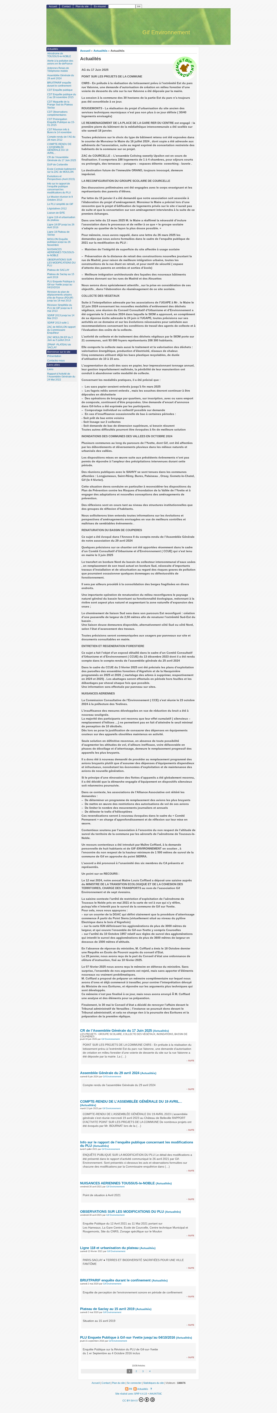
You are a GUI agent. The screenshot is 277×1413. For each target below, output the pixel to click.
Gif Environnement (110, 1039)
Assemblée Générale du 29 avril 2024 (109, 1073)
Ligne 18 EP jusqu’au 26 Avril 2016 (60, 226)
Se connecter (134, 1383)
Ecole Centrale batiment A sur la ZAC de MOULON (61, 171)
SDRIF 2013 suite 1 (58, 322)
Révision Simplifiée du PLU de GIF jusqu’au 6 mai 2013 (59, 308)
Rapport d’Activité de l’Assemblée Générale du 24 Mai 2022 (61, 376)
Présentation (54, 356)
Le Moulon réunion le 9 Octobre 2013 (60, 198)
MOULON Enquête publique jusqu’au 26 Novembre (59, 242)
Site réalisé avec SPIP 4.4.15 (131, 1393)
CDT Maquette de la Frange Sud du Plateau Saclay (60, 104)
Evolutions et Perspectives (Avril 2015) (61, 178)
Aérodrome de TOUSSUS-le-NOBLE (59, 55)
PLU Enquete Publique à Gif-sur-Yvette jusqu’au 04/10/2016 (127, 1337)
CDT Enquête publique (60, 90)
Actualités (100, 50)
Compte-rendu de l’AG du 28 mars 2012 (61, 138)
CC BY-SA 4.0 (130, 1400)
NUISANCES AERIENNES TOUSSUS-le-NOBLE (117, 1183)
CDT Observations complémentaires (57, 113)
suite (191, 1060)
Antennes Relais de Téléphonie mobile (58, 70)
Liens (50, 369)
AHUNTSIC (155, 1393)
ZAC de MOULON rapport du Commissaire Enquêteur (61, 330)
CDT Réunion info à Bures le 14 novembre (59, 131)
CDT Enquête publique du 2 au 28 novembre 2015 (61, 96)
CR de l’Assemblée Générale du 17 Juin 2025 (116, 1030)
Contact (66, 6)
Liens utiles (53, 364)
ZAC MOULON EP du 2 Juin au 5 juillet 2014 (60, 339)
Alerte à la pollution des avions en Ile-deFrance (60, 62)
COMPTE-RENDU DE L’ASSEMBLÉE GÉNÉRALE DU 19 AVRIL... (131, 1101)
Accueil (85, 50)
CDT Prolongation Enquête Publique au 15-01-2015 (61, 122)
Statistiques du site (153, 1383)
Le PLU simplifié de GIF (60, 204)
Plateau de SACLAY (58, 270)
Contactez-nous (56, 360)
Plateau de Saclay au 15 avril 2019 (107, 1309)
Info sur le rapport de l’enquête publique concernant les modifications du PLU (136, 1143)
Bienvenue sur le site (58, 351)
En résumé (100, 6)
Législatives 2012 (57, 208)
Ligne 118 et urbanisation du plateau (109, 1248)
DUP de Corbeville (57, 164)
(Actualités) (161, 1030)
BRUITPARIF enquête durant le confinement (115, 1280)
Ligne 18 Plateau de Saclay (58, 233)
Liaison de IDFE (56, 212)
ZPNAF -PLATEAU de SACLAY (59, 346)
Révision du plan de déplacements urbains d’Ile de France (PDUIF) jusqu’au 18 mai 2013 (60, 296)
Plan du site (82, 6)
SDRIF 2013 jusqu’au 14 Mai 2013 (60, 317)
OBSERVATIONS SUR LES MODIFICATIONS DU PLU (122, 1211)
